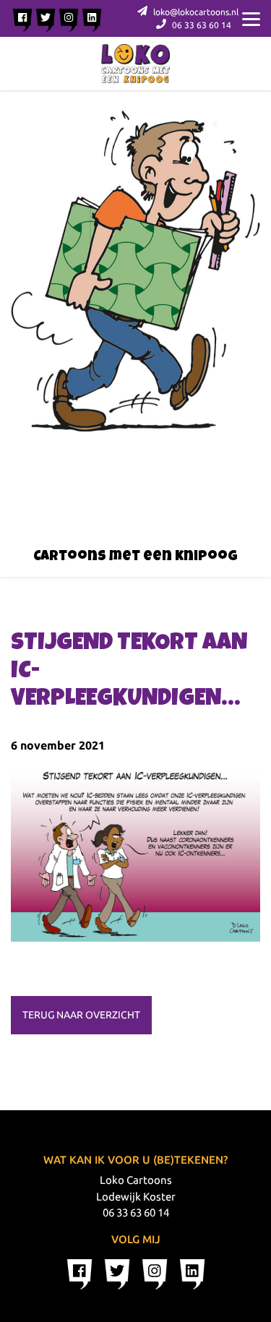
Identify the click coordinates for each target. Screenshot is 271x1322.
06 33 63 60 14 (200, 25)
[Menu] (251, 18)
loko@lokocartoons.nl (194, 12)
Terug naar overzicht (81, 1015)
